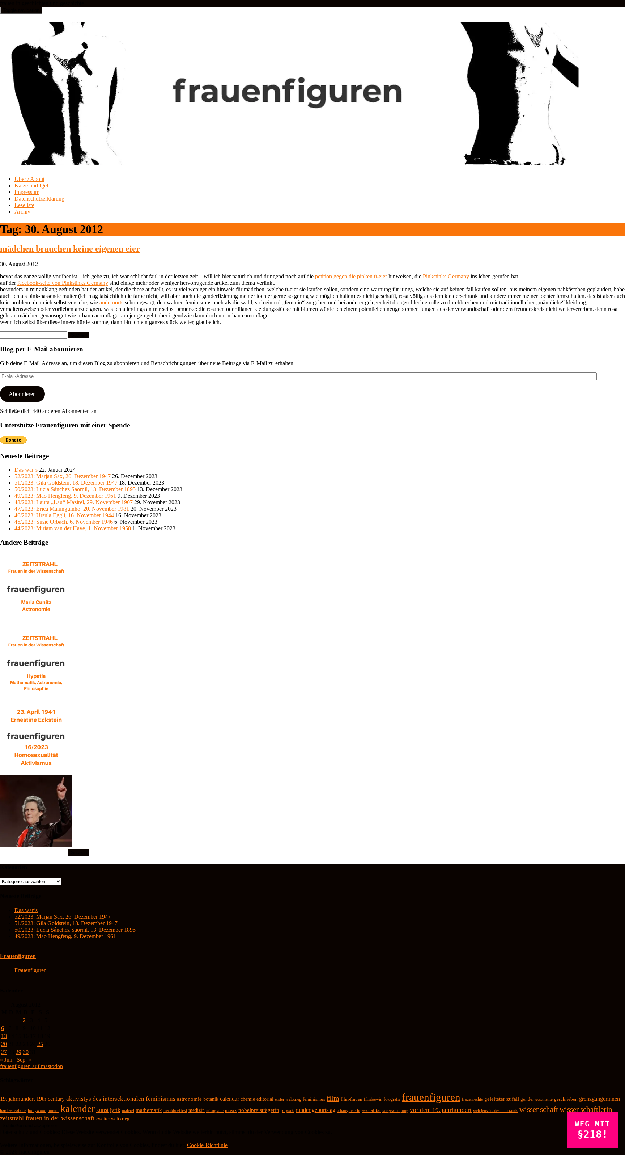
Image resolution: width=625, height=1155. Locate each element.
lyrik (115, 1110)
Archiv (22, 211)
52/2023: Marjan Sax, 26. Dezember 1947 (62, 476)
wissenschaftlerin (586, 1109)
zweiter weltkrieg (112, 1118)
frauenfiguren (431, 1097)
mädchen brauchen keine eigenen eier (70, 248)
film (333, 1098)
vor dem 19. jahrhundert (441, 1109)
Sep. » (24, 1060)
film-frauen (351, 1099)
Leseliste (24, 205)
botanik (210, 1099)
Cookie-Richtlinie (207, 1145)
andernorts (111, 302)
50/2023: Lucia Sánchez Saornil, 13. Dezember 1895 (75, 489)
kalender (77, 1108)
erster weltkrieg (288, 1099)
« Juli (6, 1060)
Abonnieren (22, 394)
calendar (229, 1099)
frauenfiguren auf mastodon (31, 1066)
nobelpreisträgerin (258, 1110)
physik (287, 1110)
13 (4, 1036)
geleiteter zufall (501, 1099)
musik (231, 1110)
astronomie (189, 1099)
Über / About (29, 179)
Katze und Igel (31, 185)
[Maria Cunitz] (36, 624)
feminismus (314, 1099)
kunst (102, 1110)
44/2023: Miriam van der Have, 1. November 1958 (72, 528)
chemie (248, 1099)
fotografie (392, 1099)
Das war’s (26, 470)
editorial (264, 1099)
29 (18, 1052)
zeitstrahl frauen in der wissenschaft (47, 1118)
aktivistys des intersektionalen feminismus (120, 1098)
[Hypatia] (36, 698)
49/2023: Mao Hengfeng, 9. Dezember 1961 (65, 496)
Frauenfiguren (18, 956)
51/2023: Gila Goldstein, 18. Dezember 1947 (66, 483)
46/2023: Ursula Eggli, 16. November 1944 (64, 515)
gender (527, 1099)
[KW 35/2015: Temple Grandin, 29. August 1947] (36, 845)
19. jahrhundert (17, 1098)
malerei (128, 1110)
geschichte (544, 1099)
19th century (50, 1098)
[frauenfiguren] (290, 161)
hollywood (37, 1110)
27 (4, 1052)
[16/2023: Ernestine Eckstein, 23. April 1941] (36, 771)
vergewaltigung (395, 1111)
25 (40, 1044)
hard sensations (13, 1110)
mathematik (149, 1110)
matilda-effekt (175, 1110)
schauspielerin (348, 1110)
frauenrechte (472, 1099)
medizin (196, 1110)
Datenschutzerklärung (39, 198)
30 (26, 1052)
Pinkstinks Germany (446, 276)
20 (4, 1044)
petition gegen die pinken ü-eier (351, 276)
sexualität (371, 1110)
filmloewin (373, 1099)
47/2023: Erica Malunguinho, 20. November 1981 (71, 509)
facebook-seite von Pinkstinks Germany (62, 283)
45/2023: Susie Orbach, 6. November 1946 (63, 522)
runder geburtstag (315, 1110)
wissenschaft (538, 1109)
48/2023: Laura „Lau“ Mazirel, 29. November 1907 (73, 502)
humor (53, 1111)
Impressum (26, 192)
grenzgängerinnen (599, 1099)
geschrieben (566, 1099)
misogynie (215, 1110)
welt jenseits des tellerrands (495, 1111)
